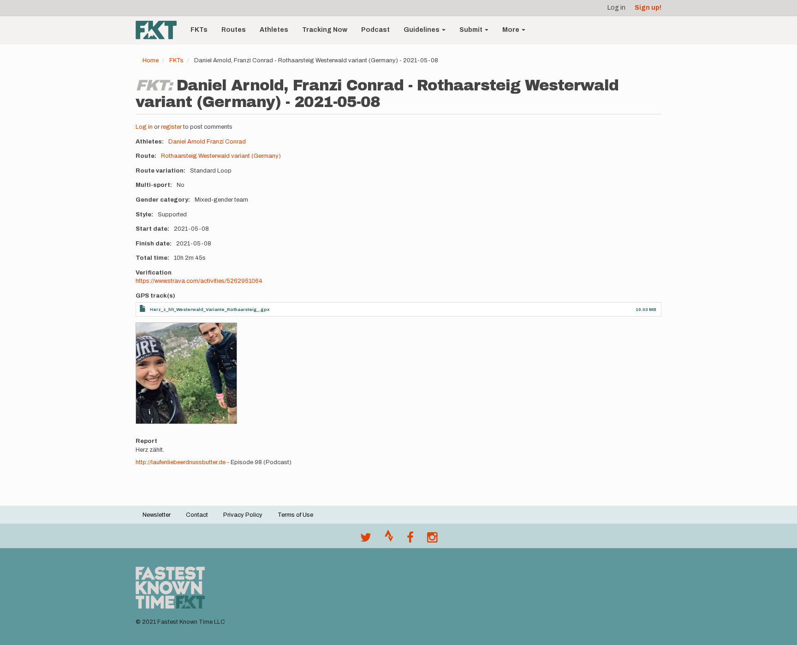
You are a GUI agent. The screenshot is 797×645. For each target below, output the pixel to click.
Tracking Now (324, 29)
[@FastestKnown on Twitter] (365, 540)
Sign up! (648, 7)
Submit (471, 29)
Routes (233, 29)
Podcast (375, 29)
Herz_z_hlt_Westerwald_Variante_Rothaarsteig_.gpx (210, 309)
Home (151, 60)
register (171, 127)
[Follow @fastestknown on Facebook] (410, 540)
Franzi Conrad (226, 141)
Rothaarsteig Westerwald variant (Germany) (221, 156)
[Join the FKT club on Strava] (389, 540)
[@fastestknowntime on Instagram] (432, 540)
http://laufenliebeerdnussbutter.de (181, 462)
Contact (197, 515)
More (511, 29)
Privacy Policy (242, 515)
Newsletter (157, 515)
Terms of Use (295, 515)
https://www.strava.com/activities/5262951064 (199, 281)
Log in (616, 7)
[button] (186, 373)
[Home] (160, 30)
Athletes (274, 29)
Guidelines (422, 29)
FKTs (199, 29)
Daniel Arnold (186, 141)
